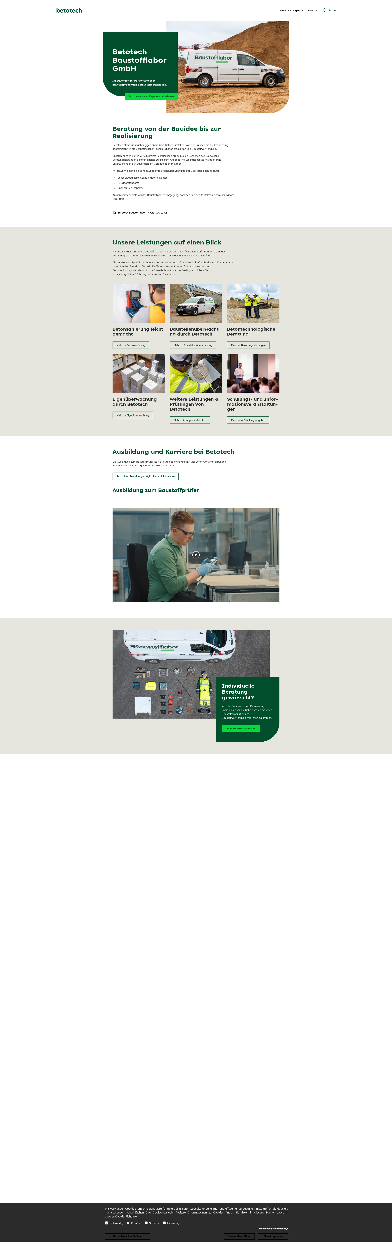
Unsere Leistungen (289, 10)
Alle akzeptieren (273, 1236)
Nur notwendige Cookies (127, 1236)
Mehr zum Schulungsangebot (248, 420)
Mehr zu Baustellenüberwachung (193, 345)
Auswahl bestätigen (239, 1236)
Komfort (136, 1223)
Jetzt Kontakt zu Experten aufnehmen (151, 96)
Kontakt (312, 10)
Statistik (154, 1223)
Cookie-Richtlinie (126, 1216)
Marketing (173, 1223)
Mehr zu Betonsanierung (131, 345)
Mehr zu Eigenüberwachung (133, 415)
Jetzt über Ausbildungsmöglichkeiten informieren (146, 476)
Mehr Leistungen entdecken (190, 420)
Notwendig (116, 1223)
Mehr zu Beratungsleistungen (248, 345)
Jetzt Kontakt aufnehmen (241, 728)
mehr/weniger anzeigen (272, 1228)
